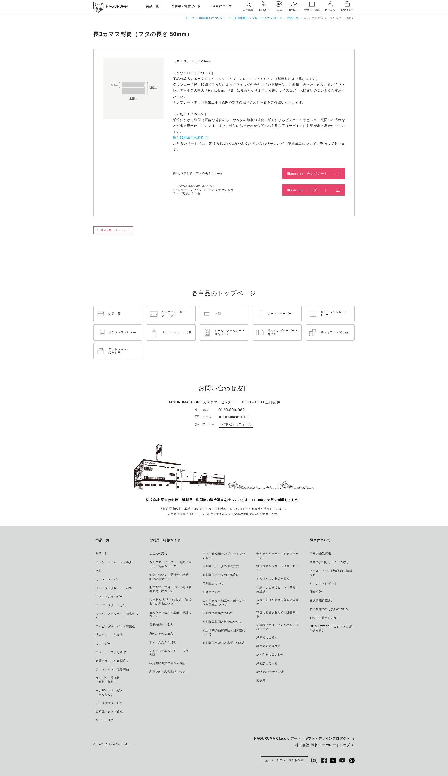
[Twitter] (333, 760)
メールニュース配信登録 (287, 760)
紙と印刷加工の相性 (188, 137)
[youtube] (342, 760)
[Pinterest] (352, 760)
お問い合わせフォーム (236, 424)
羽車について (222, 6)
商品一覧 (152, 6)
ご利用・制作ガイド (186, 6)
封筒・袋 (293, 18)
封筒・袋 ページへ (113, 230)
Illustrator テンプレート (307, 173)
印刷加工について (211, 18)
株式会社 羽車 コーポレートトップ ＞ (325, 745)
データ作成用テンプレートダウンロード (255, 18)
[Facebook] (324, 760)
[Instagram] (314, 760)
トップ (189, 18)
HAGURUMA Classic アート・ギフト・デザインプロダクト (302, 738)
